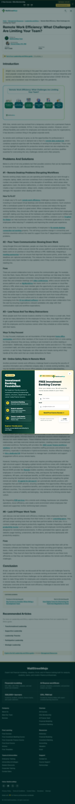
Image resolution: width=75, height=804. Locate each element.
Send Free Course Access (54, 413)
